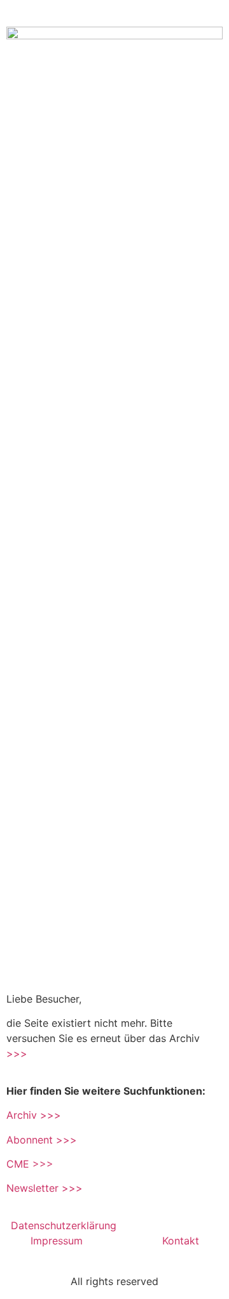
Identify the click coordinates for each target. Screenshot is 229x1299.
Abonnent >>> (41, 1139)
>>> (16, 1053)
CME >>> (29, 1163)
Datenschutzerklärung (65, 1225)
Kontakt (180, 1240)
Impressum (58, 1240)
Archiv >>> (33, 1115)
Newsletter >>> (44, 1188)
